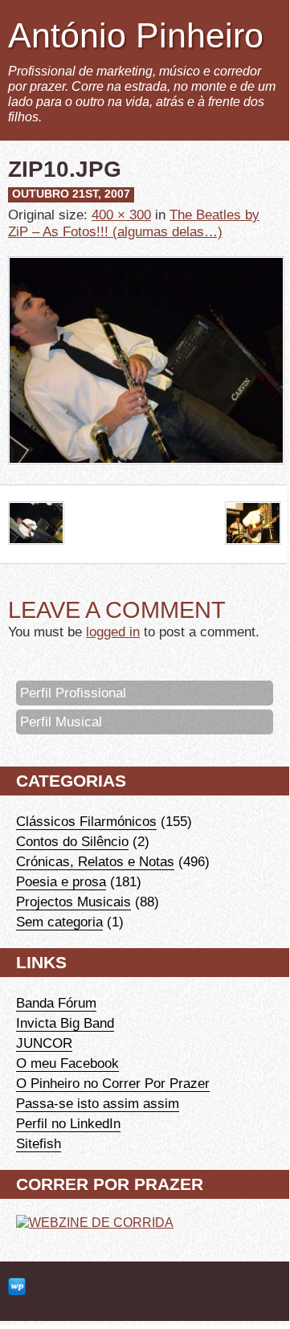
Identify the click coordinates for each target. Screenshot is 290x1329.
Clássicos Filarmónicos (86, 821)
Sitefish (38, 1143)
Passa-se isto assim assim (97, 1103)
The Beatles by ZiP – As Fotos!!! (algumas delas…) (133, 223)
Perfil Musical (61, 722)
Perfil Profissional (73, 693)
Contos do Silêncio (72, 841)
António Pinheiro (135, 35)
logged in (113, 632)
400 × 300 (121, 215)
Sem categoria (59, 922)
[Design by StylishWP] (17, 1287)
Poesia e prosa (61, 881)
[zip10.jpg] (146, 476)
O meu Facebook (67, 1063)
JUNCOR (44, 1043)
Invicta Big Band (65, 1023)
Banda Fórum (56, 1003)
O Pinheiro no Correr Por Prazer (113, 1083)
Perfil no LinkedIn (68, 1123)
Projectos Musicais (73, 901)
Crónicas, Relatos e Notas (95, 861)
